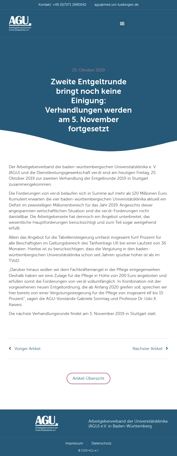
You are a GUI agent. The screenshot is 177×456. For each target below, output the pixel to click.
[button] (122, 23)
